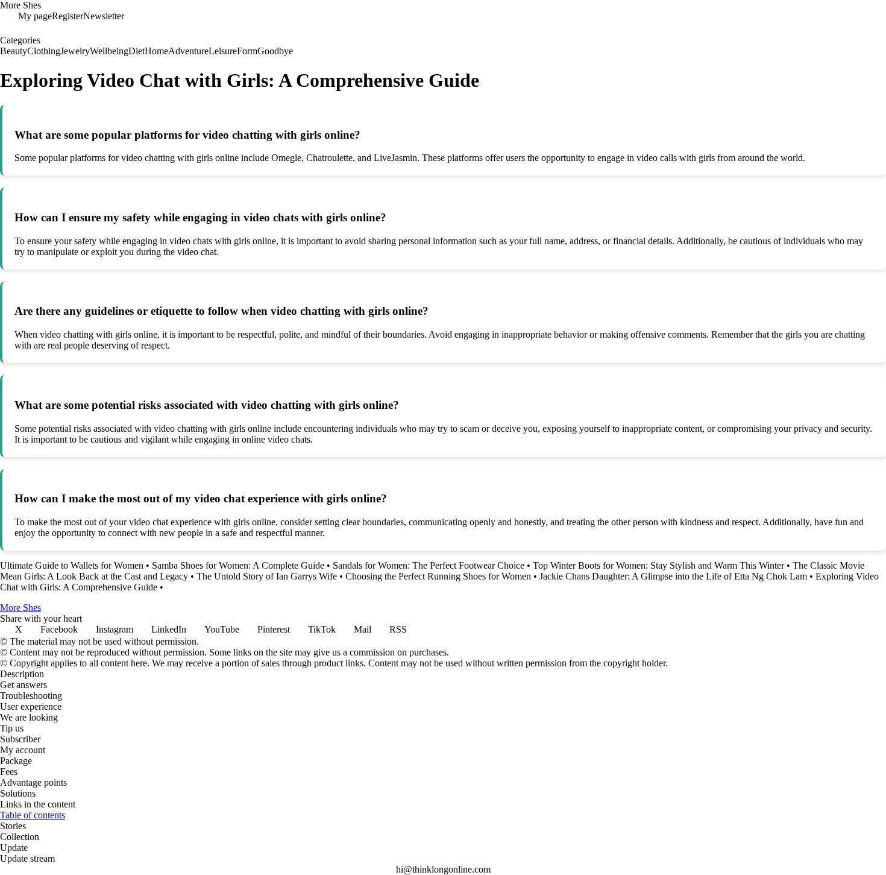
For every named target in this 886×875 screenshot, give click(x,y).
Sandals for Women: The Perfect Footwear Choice (428, 565)
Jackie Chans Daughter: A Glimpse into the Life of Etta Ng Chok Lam (673, 576)
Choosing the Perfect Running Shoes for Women (438, 576)
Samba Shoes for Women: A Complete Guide (238, 565)
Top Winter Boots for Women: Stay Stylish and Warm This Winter (658, 565)
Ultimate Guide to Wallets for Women (71, 565)
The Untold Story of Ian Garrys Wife (266, 576)
